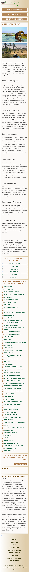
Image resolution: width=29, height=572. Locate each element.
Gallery (14, 555)
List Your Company (14, 558)
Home (14, 539)
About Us (14, 542)
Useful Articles (14, 550)
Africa (14, 545)
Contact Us (14, 561)
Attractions (14, 547)
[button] (27, 3)
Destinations (14, 553)
